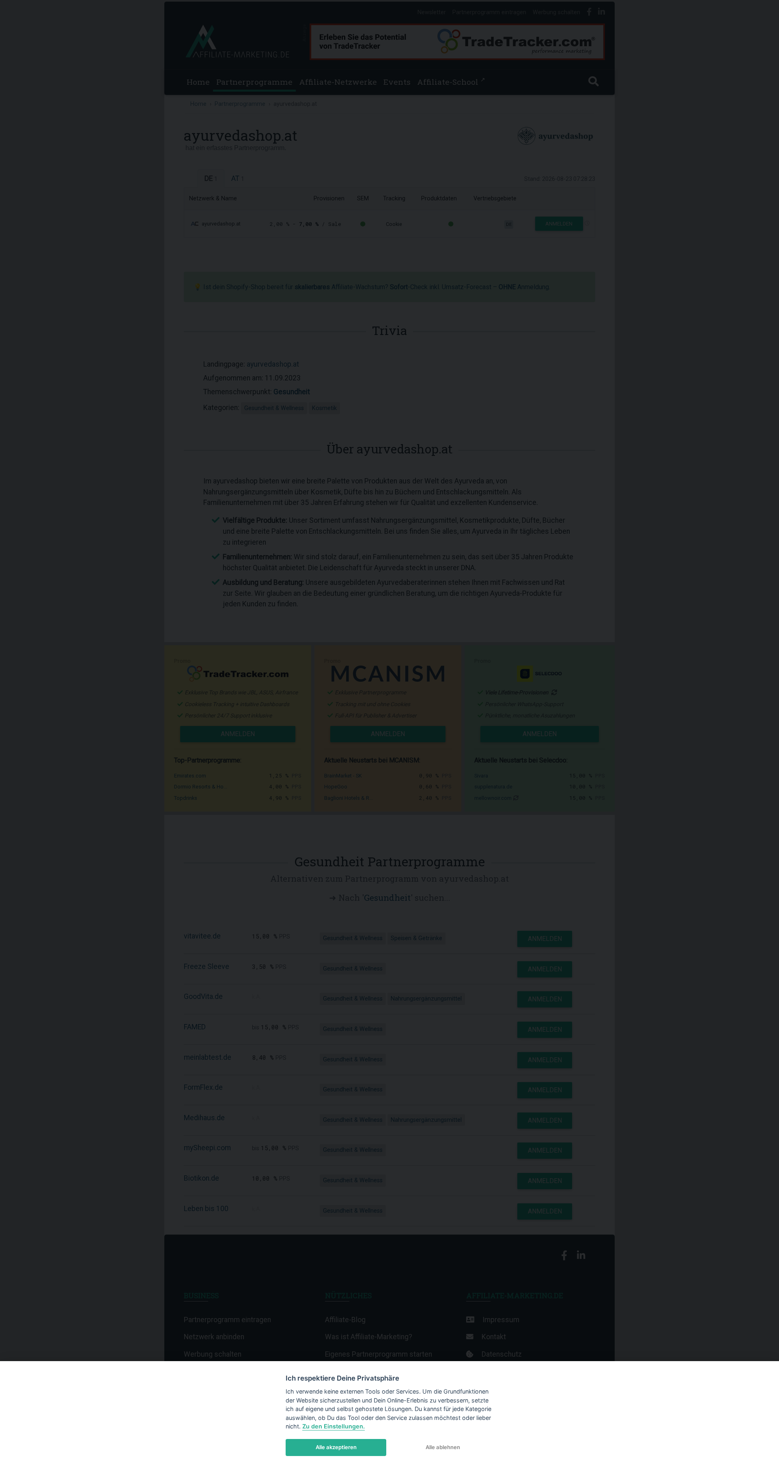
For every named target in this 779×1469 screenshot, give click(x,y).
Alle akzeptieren (336, 1447)
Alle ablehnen (443, 1447)
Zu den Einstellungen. (333, 1426)
